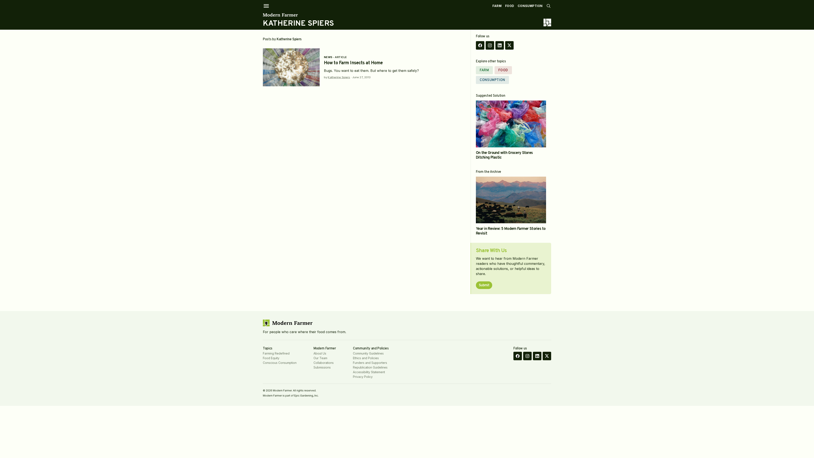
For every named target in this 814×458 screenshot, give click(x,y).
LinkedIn (499, 45)
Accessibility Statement (369, 372)
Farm (497, 6)
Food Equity (271, 358)
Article (341, 57)
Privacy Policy (363, 376)
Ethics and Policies (366, 358)
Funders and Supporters (370, 362)
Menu (266, 6)
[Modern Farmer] (298, 15)
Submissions (322, 367)
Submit (484, 285)
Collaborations (324, 362)
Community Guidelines (368, 353)
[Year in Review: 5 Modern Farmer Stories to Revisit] (511, 200)
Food (509, 6)
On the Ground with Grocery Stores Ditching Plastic (504, 155)
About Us (320, 353)
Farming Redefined (276, 353)
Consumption (530, 6)
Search (548, 5)
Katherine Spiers (339, 77)
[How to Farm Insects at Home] (291, 67)
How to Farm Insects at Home (353, 63)
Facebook (480, 45)
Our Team (320, 358)
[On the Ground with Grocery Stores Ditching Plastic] (511, 124)
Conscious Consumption (280, 362)
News (328, 57)
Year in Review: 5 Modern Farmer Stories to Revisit (511, 231)
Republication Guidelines (370, 367)
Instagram (490, 45)
